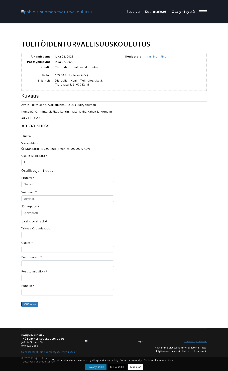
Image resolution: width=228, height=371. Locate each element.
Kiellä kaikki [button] (117, 366)
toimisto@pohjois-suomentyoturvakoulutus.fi (49, 351)
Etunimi (28, 178)
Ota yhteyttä (183, 11)
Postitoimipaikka (34, 271)
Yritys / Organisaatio (36, 228)
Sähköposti (30, 206)
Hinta (26, 136)
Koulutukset (156, 11)
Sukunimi (29, 192)
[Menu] (203, 11)
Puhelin (28, 286)
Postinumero (31, 257)
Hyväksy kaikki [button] (95, 366)
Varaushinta (30, 143)
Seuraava (30, 304)
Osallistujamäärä (34, 156)
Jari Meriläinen (157, 56)
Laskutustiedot (34, 221)
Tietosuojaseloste (195, 341)
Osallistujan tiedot (37, 170)
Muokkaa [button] (135, 366)
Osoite (27, 243)
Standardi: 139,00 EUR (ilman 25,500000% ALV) (57, 149)
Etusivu (133, 11)
